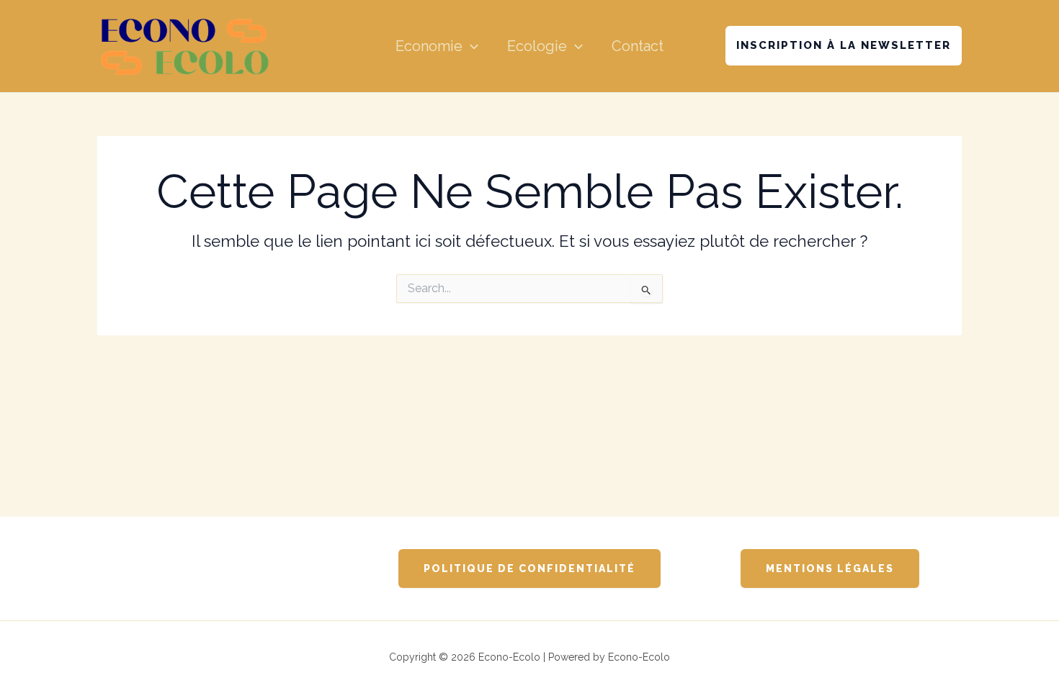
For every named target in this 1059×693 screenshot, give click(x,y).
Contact (637, 46)
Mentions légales (830, 568)
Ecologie (537, 46)
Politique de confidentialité (529, 568)
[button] (470, 46)
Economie (429, 46)
